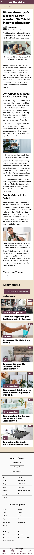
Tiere (4, 519)
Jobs (4, 535)
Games (5, 490)
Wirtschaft (21, 484)
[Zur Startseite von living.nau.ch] (16, 2)
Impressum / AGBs (24, 538)
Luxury (20, 512)
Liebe (4, 512)
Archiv (5, 497)
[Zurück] (1, 2)
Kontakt (20, 535)
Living (20, 509)
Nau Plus (21, 487)
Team (20, 532)
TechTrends (21, 522)
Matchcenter (22, 480)
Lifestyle (5, 494)
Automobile (6, 522)
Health (5, 509)
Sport (4, 480)
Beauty (5, 525)
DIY (10, 7)
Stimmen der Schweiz (25, 490)
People (5, 484)
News (4, 477)
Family (5, 515)
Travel (20, 519)
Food (19, 515)
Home (5, 7)
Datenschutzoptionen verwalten (10, 540)
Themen (20, 494)
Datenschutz (7, 538)
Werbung (6, 532)
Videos (5, 487)
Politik (20, 477)
